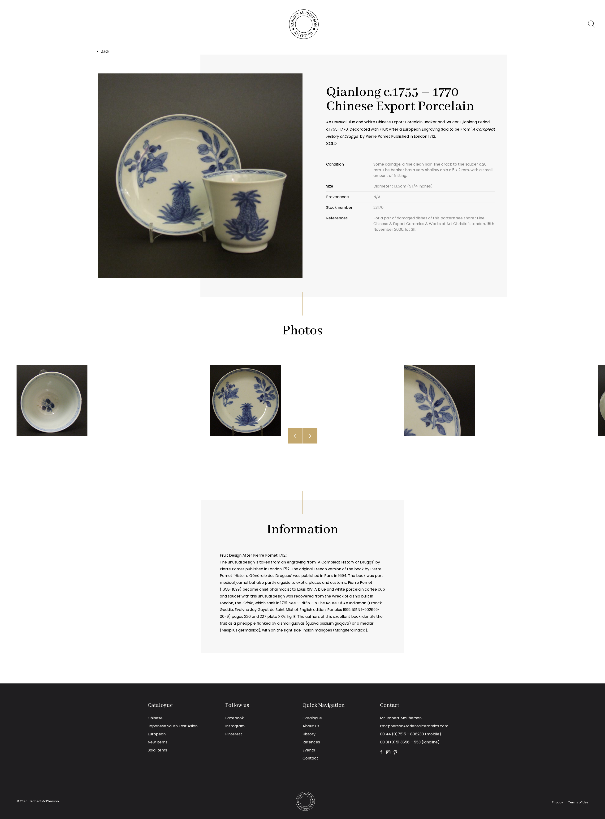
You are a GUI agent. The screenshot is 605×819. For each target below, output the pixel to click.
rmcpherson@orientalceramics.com (414, 726)
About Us (310, 726)
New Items (157, 742)
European (157, 734)
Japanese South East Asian (173, 726)
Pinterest (233, 734)
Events (308, 750)
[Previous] (295, 436)
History (308, 734)
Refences (311, 742)
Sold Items (157, 750)
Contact (310, 758)
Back (105, 51)
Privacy (557, 802)
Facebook (234, 718)
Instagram (235, 726)
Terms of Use (578, 802)
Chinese (155, 718)
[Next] (310, 436)
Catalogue (312, 718)
